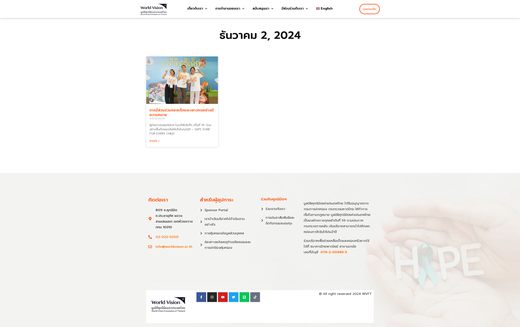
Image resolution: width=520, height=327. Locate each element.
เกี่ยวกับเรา (195, 8)
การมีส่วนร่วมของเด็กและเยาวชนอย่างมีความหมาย (182, 112)
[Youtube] (223, 297)
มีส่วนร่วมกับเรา (293, 8)
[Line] (244, 297)
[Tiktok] (255, 297)
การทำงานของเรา (227, 8)
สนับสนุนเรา (260, 8)
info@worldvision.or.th (174, 246)
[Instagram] (212, 297)
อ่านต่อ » (155, 141)
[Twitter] (233, 297)
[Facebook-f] (201, 297)
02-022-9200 (167, 237)
